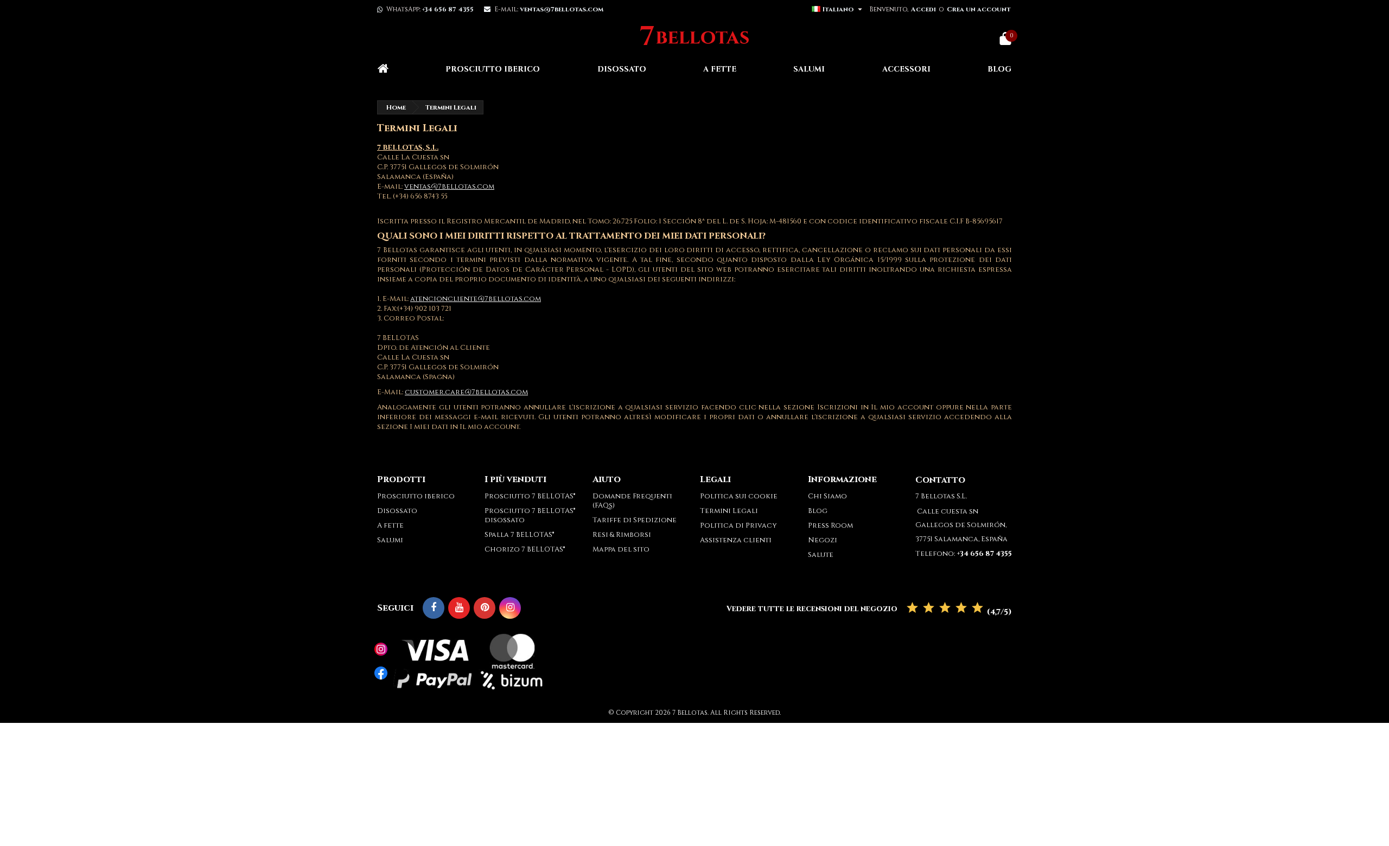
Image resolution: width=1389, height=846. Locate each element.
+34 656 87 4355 (448, 9)
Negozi (822, 540)
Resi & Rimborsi (621, 535)
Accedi (923, 9)
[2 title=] (928, 608)
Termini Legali (729, 511)
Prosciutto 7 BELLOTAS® (530, 496)
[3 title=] (945, 608)
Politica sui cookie (739, 496)
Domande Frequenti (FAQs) (632, 500)
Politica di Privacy (738, 525)
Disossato (621, 69)
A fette (719, 69)
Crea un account (979, 9)
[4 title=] (961, 608)
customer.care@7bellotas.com (466, 392)
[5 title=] (977, 608)
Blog (999, 69)
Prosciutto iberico (492, 69)
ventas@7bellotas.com (449, 186)
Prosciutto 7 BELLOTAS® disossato (530, 515)
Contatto (940, 480)
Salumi (809, 69)
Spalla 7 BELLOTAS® (519, 535)
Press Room (830, 525)
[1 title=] (912, 608)
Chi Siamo (827, 496)
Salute (820, 555)
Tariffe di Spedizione (634, 520)
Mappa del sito (620, 549)
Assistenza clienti (736, 540)
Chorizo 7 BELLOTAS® (525, 549)
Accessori (906, 69)
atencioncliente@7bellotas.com (475, 299)
